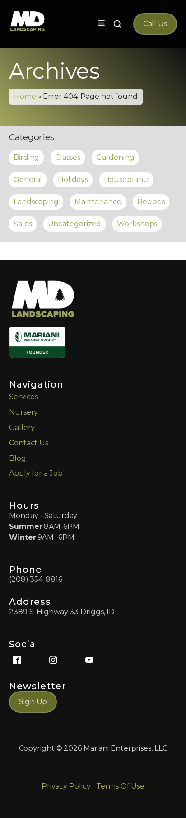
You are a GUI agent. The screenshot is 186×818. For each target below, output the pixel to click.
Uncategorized (75, 224)
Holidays (73, 179)
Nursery (23, 412)
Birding (26, 157)
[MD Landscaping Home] (27, 21)
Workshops (137, 224)
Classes (67, 157)
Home (25, 96)
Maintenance (97, 201)
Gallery (22, 427)
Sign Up (33, 701)
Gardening (115, 157)
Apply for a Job (36, 473)
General (28, 179)
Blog (17, 458)
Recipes (151, 201)
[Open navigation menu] (101, 24)
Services (23, 397)
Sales (23, 224)
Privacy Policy (66, 786)
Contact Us (28, 443)
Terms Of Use (120, 786)
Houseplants (126, 179)
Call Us (155, 23)
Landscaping (36, 201)
